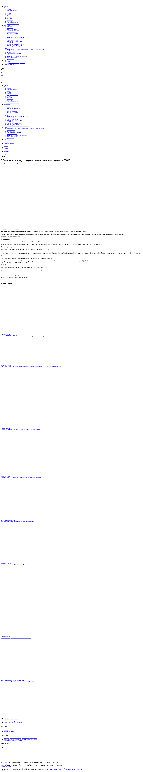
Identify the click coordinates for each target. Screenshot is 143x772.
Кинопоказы (7, 151)
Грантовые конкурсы (12, 32)
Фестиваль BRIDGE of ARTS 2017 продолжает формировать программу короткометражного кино (25, 336)
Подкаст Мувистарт (12, 10)
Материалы (6, 7)
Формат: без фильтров (12, 22)
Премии (9, 13)
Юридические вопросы (12, 16)
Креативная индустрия (12, 33)
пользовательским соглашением (56, 769)
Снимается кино (20, 680)
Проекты (6, 36)
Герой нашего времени (12, 57)
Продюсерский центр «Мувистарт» (16, 63)
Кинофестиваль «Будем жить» (14, 41)
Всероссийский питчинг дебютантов (13, 740)
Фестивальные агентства (13, 30)
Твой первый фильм (12, 55)
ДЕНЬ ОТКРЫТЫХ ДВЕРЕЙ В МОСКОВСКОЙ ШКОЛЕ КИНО (17, 521)
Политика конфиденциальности (12, 721)
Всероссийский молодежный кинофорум (17, 56)
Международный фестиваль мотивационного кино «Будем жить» (20, 739)
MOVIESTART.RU (5, 762)
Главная (6, 146)
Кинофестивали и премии (13, 29)
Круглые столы (10, 59)
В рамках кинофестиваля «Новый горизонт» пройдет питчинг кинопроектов (20, 429)
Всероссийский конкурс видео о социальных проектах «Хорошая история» (26, 49)
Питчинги (9, 17)
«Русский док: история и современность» (17, 44)
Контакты (6, 723)
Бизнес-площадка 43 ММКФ (14, 53)
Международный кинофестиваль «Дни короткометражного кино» (20, 738)
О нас (5, 60)
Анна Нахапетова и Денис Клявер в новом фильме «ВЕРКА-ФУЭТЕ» (18, 681)
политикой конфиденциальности (74, 769)
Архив (5, 48)
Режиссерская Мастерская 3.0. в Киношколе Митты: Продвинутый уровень (20, 564)
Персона (9, 9)
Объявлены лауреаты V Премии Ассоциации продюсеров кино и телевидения (21, 477)
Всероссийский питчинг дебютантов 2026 (17, 37)
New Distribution (11, 51)
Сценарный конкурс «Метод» (14, 45)
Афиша (8, 11)
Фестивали (9, 14)
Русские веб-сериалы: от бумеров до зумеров (18, 46)
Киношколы (10, 20)
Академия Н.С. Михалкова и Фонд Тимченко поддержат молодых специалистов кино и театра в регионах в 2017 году (31, 366)
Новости (6, 6)
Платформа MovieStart (9, 64)
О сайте (9, 61)
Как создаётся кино (11, 52)
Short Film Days (10, 42)
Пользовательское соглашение (11, 719)
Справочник (7, 25)
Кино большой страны (12, 38)
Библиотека (10, 21)
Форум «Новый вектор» (13, 40)
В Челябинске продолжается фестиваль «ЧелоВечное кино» (16, 638)
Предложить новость (6, 766)
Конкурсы (9, 18)
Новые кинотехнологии (13, 24)
